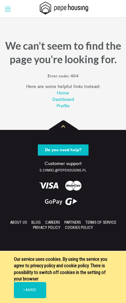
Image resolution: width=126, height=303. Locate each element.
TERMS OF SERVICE (100, 222)
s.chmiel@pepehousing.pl (63, 170)
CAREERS (52, 222)
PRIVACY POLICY (46, 227)
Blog (36, 222)
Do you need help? (63, 150)
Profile (63, 106)
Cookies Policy (79, 227)
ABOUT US (18, 222)
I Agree (30, 290)
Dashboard (63, 99)
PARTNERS (72, 222)
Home (63, 93)
